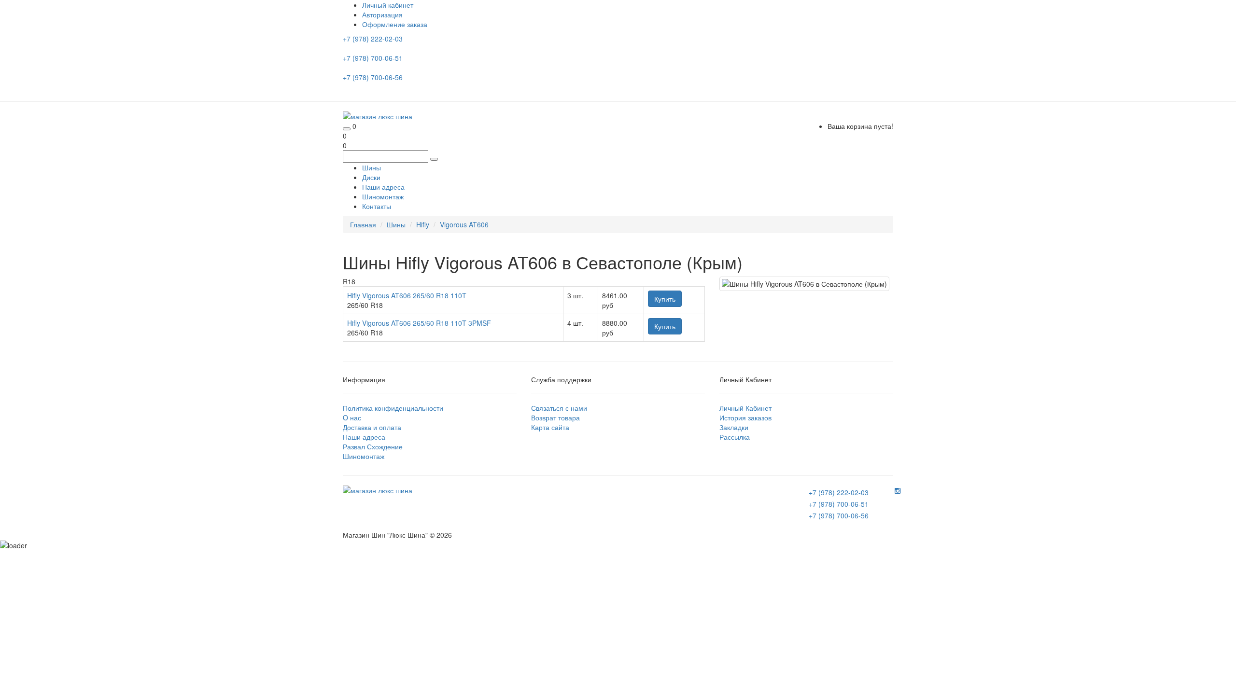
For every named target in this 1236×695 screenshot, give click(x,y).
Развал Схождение (373, 446)
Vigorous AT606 (464, 224)
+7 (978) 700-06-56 (374, 77)
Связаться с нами (559, 408)
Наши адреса (383, 187)
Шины (371, 167)
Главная (363, 224)
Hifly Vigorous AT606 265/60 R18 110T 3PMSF (419, 323)
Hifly (422, 224)
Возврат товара (555, 417)
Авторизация (382, 14)
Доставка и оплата (372, 427)
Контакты (376, 206)
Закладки (733, 427)
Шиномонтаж (383, 196)
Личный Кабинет (745, 408)
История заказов (745, 417)
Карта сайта (550, 427)
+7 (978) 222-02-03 (374, 38)
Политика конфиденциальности (393, 408)
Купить (664, 299)
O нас (352, 417)
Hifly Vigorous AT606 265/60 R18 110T (406, 295)
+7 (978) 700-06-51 (374, 58)
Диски (371, 177)
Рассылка (734, 437)
